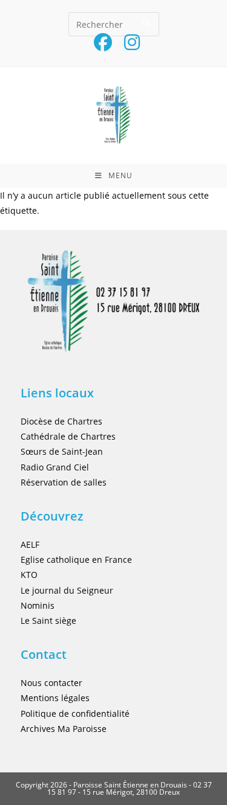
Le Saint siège (48, 620)
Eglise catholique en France (76, 559)
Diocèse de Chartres (61, 421)
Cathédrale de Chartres (68, 436)
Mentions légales (55, 698)
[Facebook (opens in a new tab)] (103, 42)
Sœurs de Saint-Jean (62, 451)
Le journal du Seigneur (67, 590)
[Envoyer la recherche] (147, 22)
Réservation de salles (64, 482)
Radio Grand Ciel (55, 467)
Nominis (37, 605)
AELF (30, 544)
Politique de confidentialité (75, 713)
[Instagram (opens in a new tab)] (129, 42)
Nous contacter (51, 682)
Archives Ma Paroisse (64, 728)
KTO (29, 574)
